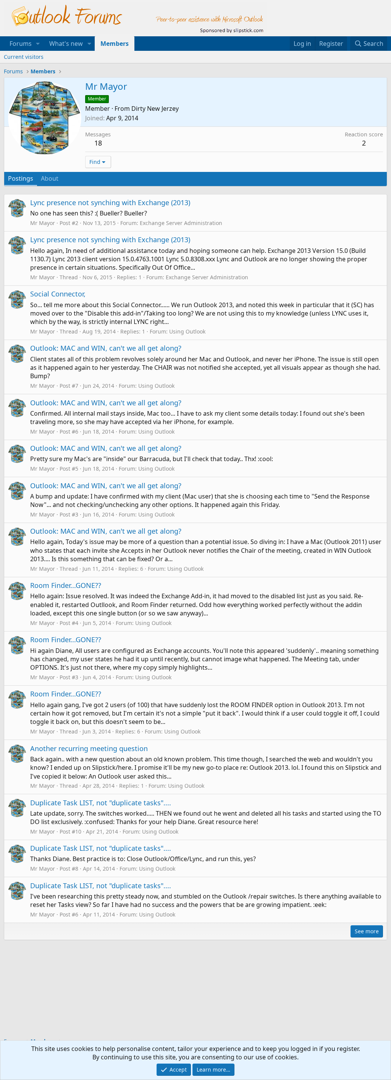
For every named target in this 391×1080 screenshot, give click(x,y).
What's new (66, 43)
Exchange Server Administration (181, 223)
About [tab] (49, 178)
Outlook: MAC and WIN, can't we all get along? (105, 348)
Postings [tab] (20, 178)
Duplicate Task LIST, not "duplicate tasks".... (100, 802)
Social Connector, (58, 293)
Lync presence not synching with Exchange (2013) (110, 202)
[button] (38, 43)
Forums (21, 43)
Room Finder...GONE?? (65, 585)
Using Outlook (187, 331)
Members (114, 43)
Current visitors (24, 56)
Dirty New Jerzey (155, 108)
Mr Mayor (42, 223)
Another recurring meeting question (89, 748)
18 (98, 142)
